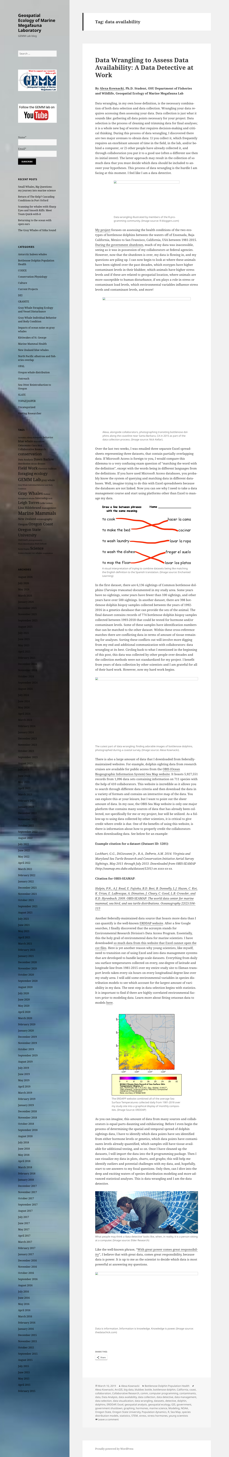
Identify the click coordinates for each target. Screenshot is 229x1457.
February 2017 (26, 1248)
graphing (129, 1408)
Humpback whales (26, 498)
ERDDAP (111, 1404)
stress (142, 1415)
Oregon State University (126, 1412)
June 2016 (24, 1297)
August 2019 (25, 1061)
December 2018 (27, 1111)
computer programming (163, 1393)
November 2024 (27, 670)
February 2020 (26, 1024)
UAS (33, 553)
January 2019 (26, 1105)
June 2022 (24, 850)
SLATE (22, 394)
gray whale (48, 480)
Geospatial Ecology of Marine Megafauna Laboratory (36, 22)
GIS (173, 1404)
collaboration (103, 1393)
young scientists (178, 1415)
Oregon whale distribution (34, 372)
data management (185, 1397)
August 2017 (25, 1210)
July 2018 (23, 1142)
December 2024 (27, 664)
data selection (103, 1400)
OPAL (21, 366)
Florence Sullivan (47, 468)
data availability (128, 1397)
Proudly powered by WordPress (114, 1448)
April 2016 (24, 1310)
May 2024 (23, 707)
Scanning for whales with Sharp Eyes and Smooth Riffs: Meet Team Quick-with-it (37, 210)
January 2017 (26, 1254)
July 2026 (23, 583)
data (97, 1397)
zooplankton (48, 553)
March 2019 (25, 1092)
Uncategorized (26, 407)
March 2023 (25, 794)
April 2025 (24, 651)
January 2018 (26, 1179)
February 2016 (26, 1322)
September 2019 (28, 1055)
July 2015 (23, 1366)
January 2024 (26, 732)
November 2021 (27, 894)
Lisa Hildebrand (29, 508)
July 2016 (23, 1291)
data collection (146, 1397)
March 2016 (25, 1316)
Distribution (24, 463)
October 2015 (26, 1347)
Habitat (46, 494)
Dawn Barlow (44, 459)
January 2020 (26, 1030)
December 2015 (27, 1335)
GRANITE (23, 301)
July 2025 (23, 633)
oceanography (44, 519)
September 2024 (28, 682)
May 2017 (23, 1229)
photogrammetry (35, 540)
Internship (41, 498)
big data (129, 1389)
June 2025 (24, 639)
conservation (30, 453)
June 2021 (24, 925)
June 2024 (24, 701)
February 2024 (26, 726)
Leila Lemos (46, 503)
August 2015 (25, 1360)
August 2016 (25, 1285)
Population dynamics (154, 1412)
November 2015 (27, 1341)
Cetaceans (24, 445)
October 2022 (26, 825)
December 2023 (27, 738)
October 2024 (26, 676)
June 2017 (24, 1223)
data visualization (123, 1400)
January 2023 (26, 807)
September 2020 (28, 981)
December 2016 (27, 1260)
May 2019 (23, 1080)
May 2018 (23, 1155)
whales (39, 553)
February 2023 (26, 800)
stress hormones (158, 1415)
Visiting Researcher (29, 413)
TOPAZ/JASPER (27, 401)
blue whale (25, 441)
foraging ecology (33, 473)
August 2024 (25, 689)
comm (144, 1393)
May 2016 (23, 1304)
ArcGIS (119, 1389)
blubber (139, 1389)
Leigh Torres (28, 502)
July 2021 (23, 918)
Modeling (174, 1408)
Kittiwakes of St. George (32, 337)
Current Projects (28, 289)
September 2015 (28, 1353)
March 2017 (25, 1242)
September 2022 (28, 831)
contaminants (187, 1393)
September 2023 (28, 757)
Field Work (28, 468)
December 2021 (27, 887)
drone (34, 463)
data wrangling (144, 1400)
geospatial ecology (159, 1404)
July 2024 (23, 695)
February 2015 (26, 1391)
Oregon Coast (41, 523)
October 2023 (26, 751)
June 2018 (24, 1148)
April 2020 (24, 1012)
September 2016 (28, 1279)
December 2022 (27, 813)
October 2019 (26, 1049)
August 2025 (25, 626)
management (49, 507)
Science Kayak (24, 553)
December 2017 (27, 1186)
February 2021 (26, 950)
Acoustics (22, 437)
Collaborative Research (32, 449)
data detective (165, 1397)
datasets (159, 1400)
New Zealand (27, 519)
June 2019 (24, 1074)
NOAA (184, 1408)
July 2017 (23, 1217)
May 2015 (23, 1378)
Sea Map (176, 1412)
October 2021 (26, 900)
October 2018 (26, 1123)
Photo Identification (26, 544)
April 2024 (24, 713)
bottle (148, 1389)
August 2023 (25, 763)
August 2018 (25, 1136)
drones (41, 463)
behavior (48, 437)
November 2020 (27, 968)
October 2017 (26, 1198)
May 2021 (23, 931)
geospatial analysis (136, 1404)
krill (50, 498)
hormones (142, 1408)
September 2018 (28, 1130)
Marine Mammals (37, 513)
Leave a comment (108, 1419)
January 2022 (26, 881)
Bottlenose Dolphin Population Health (167, 1386)
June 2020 (24, 999)
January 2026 (26, 602)
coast (192, 1389)
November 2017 (27, 1192)
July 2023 (23, 769)
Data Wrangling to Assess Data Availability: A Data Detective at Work (144, 67)
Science (37, 548)
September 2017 (28, 1204)
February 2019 (26, 1099)
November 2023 (27, 744)
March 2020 (25, 1018)
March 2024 (25, 720)
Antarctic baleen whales (32, 254)
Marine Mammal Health (32, 343)
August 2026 (25, 577)
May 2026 (23, 589)
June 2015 (24, 1372)
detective (170, 1400)
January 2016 (26, 1329)
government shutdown (108, 1408)
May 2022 (23, 856)
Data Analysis (25, 459)
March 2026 (25, 595)
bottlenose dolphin (164, 1389)
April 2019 (24, 1086)
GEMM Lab (29, 479)
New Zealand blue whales (33, 350)
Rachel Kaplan (24, 549)
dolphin (181, 1400)
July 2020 (23, 993)
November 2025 (27, 614)
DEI (20, 295)
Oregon (23, 524)
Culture (22, 283)
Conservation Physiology (32, 276)
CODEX (22, 270)
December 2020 (27, 962)
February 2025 (26, 657)
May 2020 (23, 1005)
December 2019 (27, 1036)
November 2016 (27, 1266)
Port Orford (40, 543)
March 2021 (25, 943)
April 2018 (24, 1161)
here (109, 1003)
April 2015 (24, 1384)
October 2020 (26, 974)
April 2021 (24, 937)
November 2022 (27, 819)
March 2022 (25, 869)
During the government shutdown (119, 245)
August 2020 (25, 987)
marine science (158, 1408)
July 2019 (23, 1068)
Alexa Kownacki (34, 437)
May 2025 (23, 645)
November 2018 (27, 1117)
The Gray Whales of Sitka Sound (37, 230)
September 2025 (28, 620)
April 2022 (24, 863)
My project (102, 230)
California (182, 1389)
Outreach (23, 378)
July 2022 (23, 844)
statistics (125, 1415)
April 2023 (24, 788)
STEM (134, 1415)
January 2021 (26, 956)
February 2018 (26, 1173)
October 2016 (26, 1273)
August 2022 (25, 838)
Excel (120, 1404)
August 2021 (25, 912)
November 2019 (27, 1043)
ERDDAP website (151, 923)
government (184, 1404)
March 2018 (25, 1167)
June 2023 (24, 776)
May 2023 (23, 782)
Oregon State (103, 1412)
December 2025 (27, 608)
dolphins (100, 1404)
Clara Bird (36, 445)
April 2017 (24, 1235)
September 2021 (28, 906)
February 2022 (26, 875)
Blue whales (39, 441)
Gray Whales (30, 493)
